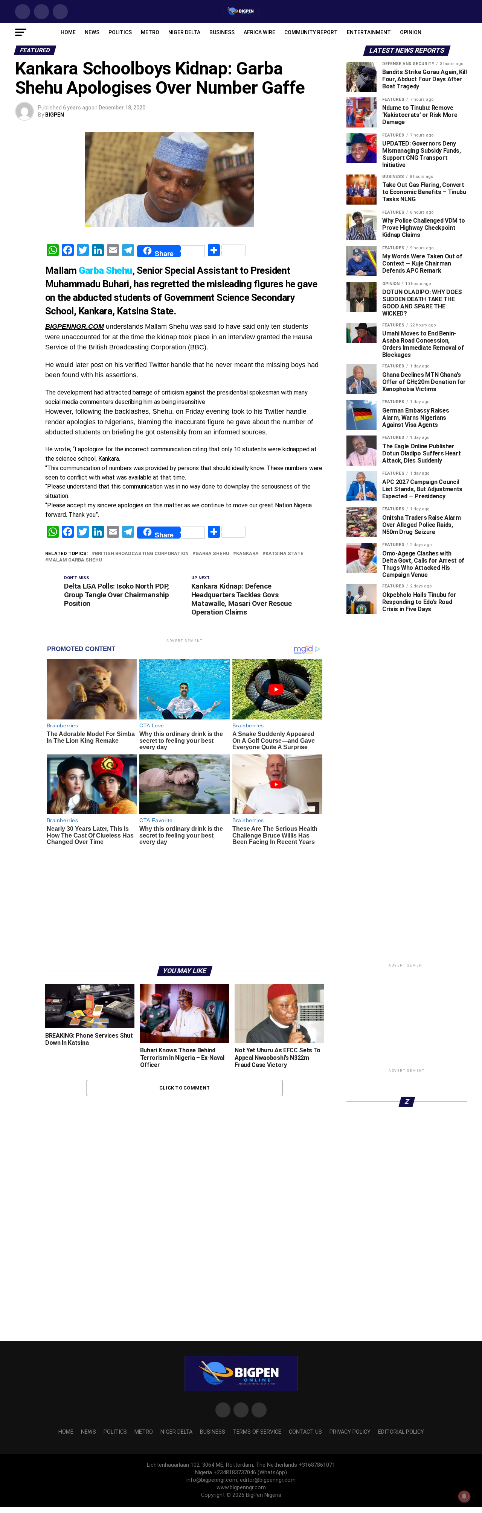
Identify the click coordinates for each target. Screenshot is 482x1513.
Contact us (305, 1432)
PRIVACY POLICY (350, 1432)
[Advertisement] (184, 902)
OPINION (410, 32)
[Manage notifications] (464, 1496)
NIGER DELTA (184, 32)
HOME (68, 32)
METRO (150, 32)
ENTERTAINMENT (369, 32)
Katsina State (284, 553)
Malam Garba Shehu (75, 560)
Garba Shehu (212, 553)
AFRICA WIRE (259, 32)
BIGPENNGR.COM (74, 326)
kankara (247, 553)
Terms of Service (257, 1432)
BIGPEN (54, 115)
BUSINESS (222, 32)
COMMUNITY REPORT (311, 32)
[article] (184, 373)
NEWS (92, 32)
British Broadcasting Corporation (142, 553)
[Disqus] (184, 1196)
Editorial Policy (401, 1432)
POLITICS (120, 32)
